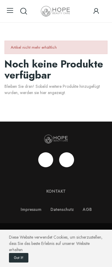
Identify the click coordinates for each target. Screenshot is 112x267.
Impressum (31, 209)
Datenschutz (62, 209)
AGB (87, 209)
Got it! (18, 257)
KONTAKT (56, 191)
